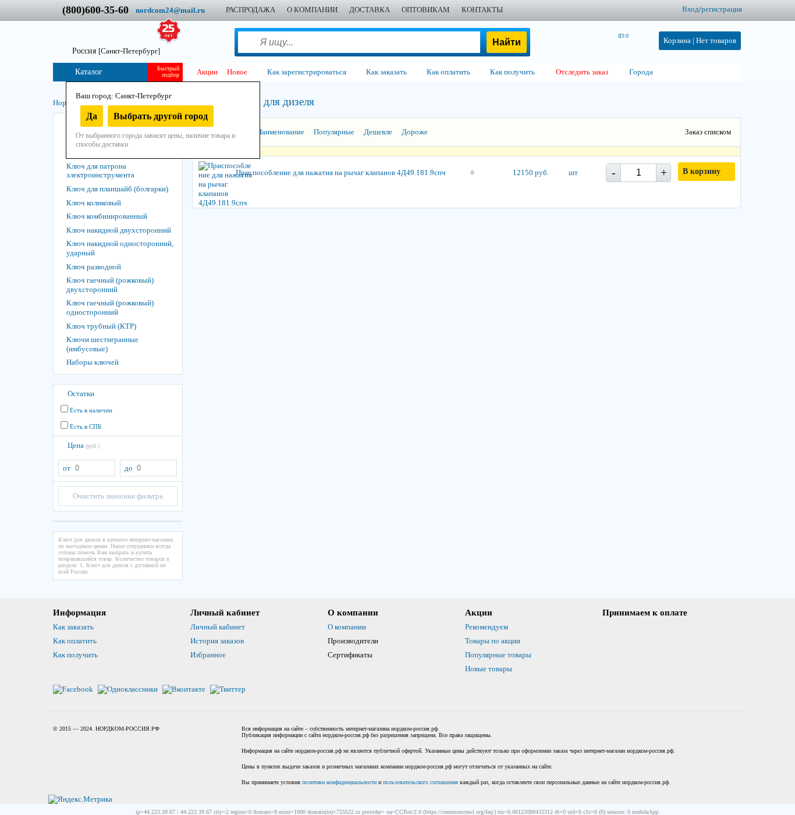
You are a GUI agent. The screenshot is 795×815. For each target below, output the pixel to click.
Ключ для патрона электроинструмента (100, 171)
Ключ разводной (93, 266)
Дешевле (378, 131)
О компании (347, 626)
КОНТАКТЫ (482, 9)
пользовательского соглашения (420, 782)
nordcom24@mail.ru (170, 10)
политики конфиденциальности (339, 782)
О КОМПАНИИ (312, 9)
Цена (84, 445)
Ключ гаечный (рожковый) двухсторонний (110, 285)
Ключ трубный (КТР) (101, 326)
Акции (207, 71)
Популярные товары (498, 654)
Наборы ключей (92, 362)
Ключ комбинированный (106, 216)
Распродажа (250, 9)
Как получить (75, 654)
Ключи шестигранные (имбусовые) (102, 344)
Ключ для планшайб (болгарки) (117, 188)
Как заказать (73, 626)
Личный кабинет (217, 626)
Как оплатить (75, 640)
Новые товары (488, 668)
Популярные (334, 131)
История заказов (217, 640)
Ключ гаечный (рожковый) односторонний (110, 307)
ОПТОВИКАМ (426, 9)
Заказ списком (708, 131)
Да (91, 116)
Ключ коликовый (93, 202)
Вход (690, 9)
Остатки (81, 393)
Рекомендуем (486, 626)
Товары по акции (492, 640)
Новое (237, 71)
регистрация (721, 9)
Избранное (208, 654)
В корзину (702, 171)
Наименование (280, 131)
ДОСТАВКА (369, 9)
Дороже (415, 131)
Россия (116, 51)
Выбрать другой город (160, 116)
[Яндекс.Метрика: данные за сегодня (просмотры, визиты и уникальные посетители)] (80, 799)
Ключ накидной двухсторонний (118, 230)
